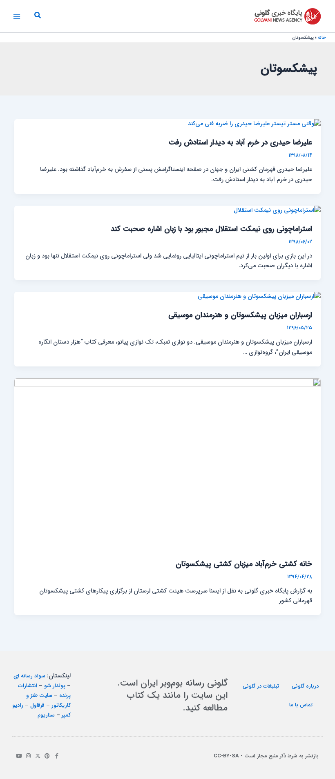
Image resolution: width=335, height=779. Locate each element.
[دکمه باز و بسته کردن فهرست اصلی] (16, 16)
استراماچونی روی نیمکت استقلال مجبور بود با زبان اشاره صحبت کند (211, 229)
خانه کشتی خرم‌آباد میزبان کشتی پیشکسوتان (244, 564)
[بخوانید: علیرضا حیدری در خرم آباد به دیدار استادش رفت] (254, 124)
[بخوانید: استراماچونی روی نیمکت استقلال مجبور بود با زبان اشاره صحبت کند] (277, 210)
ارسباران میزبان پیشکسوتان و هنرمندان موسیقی (240, 315)
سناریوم (46, 715)
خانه (322, 37)
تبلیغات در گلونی (261, 686)
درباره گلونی (305, 686)
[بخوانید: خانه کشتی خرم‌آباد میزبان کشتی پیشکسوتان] (167, 464)
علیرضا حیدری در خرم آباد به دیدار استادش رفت (240, 143)
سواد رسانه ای (29, 676)
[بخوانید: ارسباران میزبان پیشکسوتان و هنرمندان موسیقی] (259, 296)
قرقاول (37, 705)
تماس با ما (301, 705)
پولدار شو (54, 685)
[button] (37, 16)
